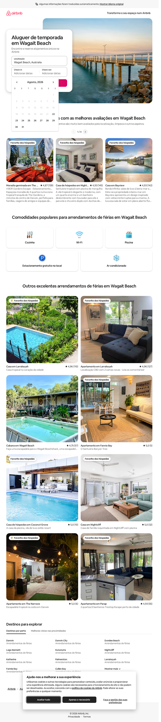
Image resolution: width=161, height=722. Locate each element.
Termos (87, 716)
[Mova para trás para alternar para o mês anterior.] (17, 82)
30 (16, 127)
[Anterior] (73, 131)
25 (29, 120)
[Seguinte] (85, 131)
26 (35, 120)
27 (41, 120)
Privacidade (74, 716)
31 (23, 127)
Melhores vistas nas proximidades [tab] (48, 630)
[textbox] (25, 73)
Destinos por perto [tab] (16, 630)
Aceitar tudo (43, 699)
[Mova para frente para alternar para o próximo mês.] (53, 82)
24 (23, 120)
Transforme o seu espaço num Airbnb (128, 13)
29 (53, 120)
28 (47, 120)
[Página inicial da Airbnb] (14, 13)
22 (53, 114)
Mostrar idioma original (111, 4)
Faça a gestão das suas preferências (115, 701)
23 (16, 120)
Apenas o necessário (79, 699)
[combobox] (39, 62)
